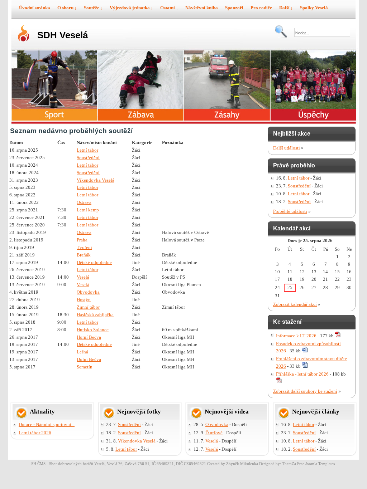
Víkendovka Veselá (95, 180)
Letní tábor (87, 150)
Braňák (84, 255)
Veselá (83, 277)
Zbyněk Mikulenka (242, 463)
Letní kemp (88, 209)
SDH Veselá (62, 35)
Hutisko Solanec (93, 329)
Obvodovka (88, 292)
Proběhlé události (290, 211)
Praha (82, 240)
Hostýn (84, 299)
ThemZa (289, 463)
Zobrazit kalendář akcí (295, 304)
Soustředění (88, 157)
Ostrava (84, 202)
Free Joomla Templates (316, 463)
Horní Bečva (89, 337)
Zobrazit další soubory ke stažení (305, 391)
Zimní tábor (88, 307)
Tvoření (84, 247)
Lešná (82, 351)
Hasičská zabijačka (95, 314)
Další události (286, 148)
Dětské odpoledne (94, 262)
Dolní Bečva (89, 359)
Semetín (84, 367)
